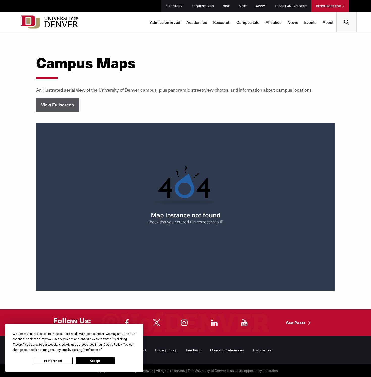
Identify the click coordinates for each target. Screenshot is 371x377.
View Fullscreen (57, 104)
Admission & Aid (165, 22)
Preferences (53, 361)
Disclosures (262, 350)
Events (310, 22)
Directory (173, 6)
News (292, 22)
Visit (243, 6)
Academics (196, 22)
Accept (95, 361)
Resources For (328, 6)
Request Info (203, 6)
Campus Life (247, 22)
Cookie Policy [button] (113, 344)
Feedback (193, 350)
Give (226, 6)
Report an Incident (290, 6)
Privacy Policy (166, 350)
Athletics (273, 22)
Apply (260, 6)
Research (221, 22)
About (328, 22)
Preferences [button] (92, 350)
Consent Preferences (227, 350)
